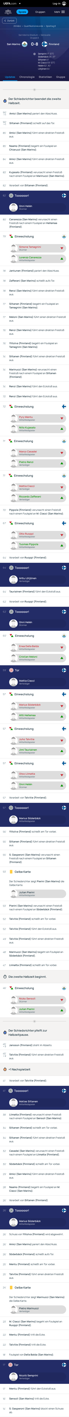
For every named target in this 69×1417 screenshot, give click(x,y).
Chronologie (26, 77)
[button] (58, 11)
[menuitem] (24, 11)
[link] (22, 11)
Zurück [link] (10, 20)
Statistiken (45, 77)
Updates (10, 77)
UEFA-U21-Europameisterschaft (8, 11)
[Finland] (64, 195)
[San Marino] (64, 236)
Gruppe (60, 77)
